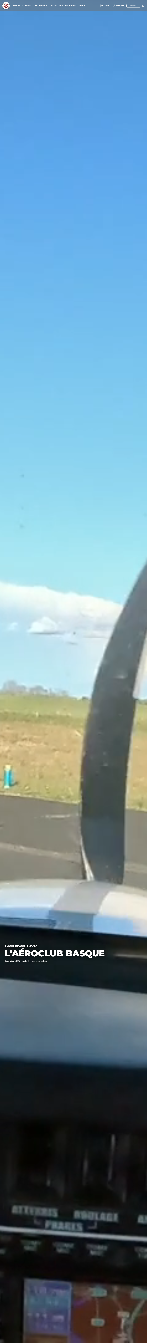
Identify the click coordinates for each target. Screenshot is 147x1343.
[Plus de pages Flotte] (32, 5)
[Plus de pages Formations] (48, 5)
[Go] (143, 6)
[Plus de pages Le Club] (22, 5)
